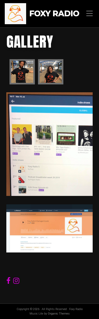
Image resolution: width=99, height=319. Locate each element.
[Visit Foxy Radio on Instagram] (16, 282)
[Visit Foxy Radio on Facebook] (8, 282)
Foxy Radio (54, 13)
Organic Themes (59, 313)
